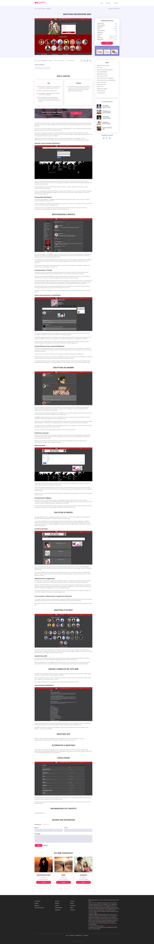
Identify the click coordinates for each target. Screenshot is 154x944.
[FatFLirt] (99, 128)
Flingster (36, 903)
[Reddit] (104, 138)
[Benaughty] (114, 52)
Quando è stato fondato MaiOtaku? (105, 69)
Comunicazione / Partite (102, 76)
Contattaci (85, 935)
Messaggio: (38, 833)
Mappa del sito (79, 935)
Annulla (45, 845)
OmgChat (57, 903)
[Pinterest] (90, 61)
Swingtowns (57, 909)
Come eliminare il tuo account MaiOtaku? (106, 80)
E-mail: (66, 827)
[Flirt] (99, 52)
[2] (44, 824)
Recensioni (108, 3)
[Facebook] (81, 61)
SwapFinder (72, 905)
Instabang (72, 909)
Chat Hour (57, 901)
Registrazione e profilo (102, 74)
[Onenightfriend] (107, 52)
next (65, 889)
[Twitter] (87, 61)
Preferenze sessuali (101, 84)
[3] (46, 824)
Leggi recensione (43, 879)
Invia (38, 845)
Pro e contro (100, 67)
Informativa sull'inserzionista (110, 926)
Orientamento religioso (102, 88)
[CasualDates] (99, 106)
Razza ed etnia (100, 86)
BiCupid (72, 903)
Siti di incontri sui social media (42, 68)
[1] (43, 824)
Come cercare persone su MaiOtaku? (105, 78)
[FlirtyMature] (99, 123)
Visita (107, 43)
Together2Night (58, 907)
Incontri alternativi (39, 64)
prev (61, 889)
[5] (48, 824)
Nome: (36, 827)
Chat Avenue (37, 901)
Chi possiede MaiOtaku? (102, 71)
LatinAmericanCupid (39, 907)
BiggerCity (37, 905)
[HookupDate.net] (99, 112)
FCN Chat (72, 901)
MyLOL (71, 907)
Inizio (102, 3)
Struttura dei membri (102, 82)
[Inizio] (41, 3)
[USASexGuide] (99, 117)
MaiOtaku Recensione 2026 (103, 65)
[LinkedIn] (84, 61)
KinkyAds (57, 905)
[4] (47, 824)
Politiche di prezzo (101, 90)
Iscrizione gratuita (101, 92)
